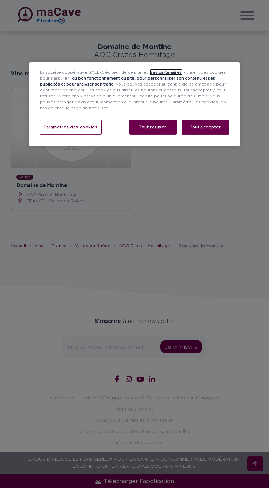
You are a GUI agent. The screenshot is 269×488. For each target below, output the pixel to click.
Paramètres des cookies (71, 127)
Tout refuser (152, 127)
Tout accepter (205, 127)
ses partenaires (166, 72)
